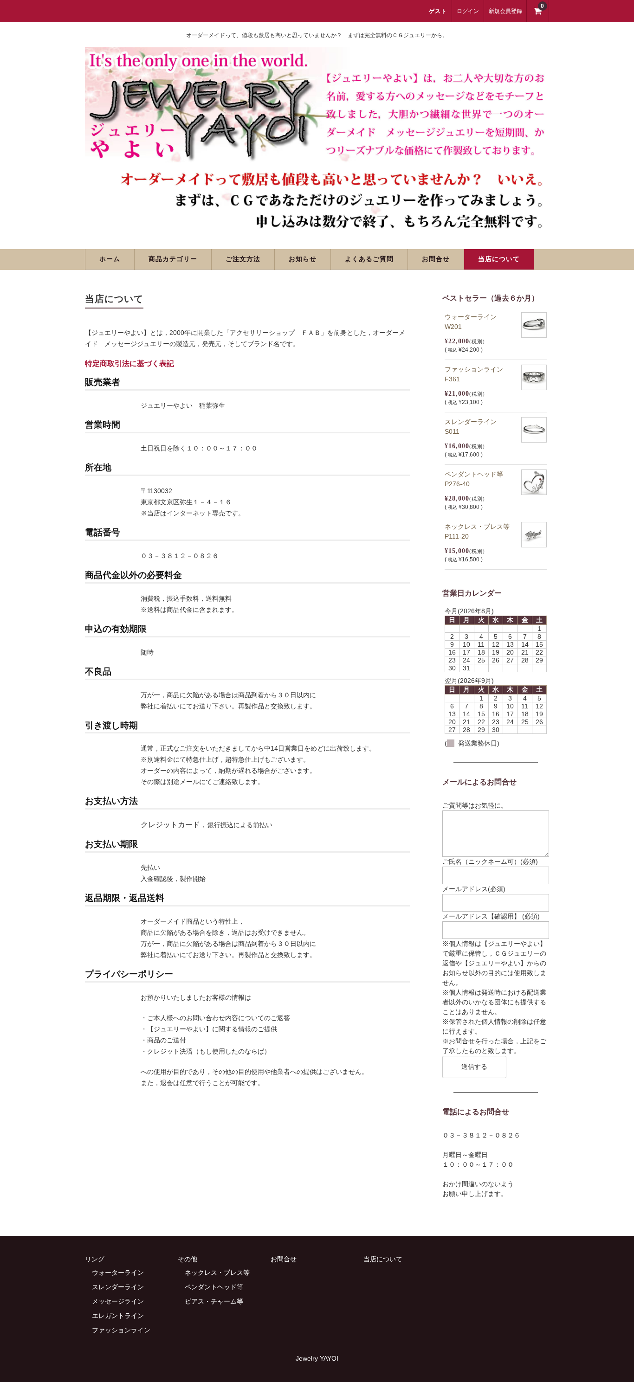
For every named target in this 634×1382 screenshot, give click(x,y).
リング (94, 1259)
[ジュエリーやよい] (317, 224)
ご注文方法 (243, 259)
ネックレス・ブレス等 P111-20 (480, 531)
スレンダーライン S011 (474, 426)
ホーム (109, 259)
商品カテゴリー (173, 259)
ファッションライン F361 (477, 374)
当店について (499, 259)
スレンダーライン (118, 1287)
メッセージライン (118, 1301)
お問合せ (436, 259)
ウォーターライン (118, 1272)
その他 (187, 1259)
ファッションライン (121, 1330)
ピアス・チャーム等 (214, 1301)
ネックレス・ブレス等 (217, 1272)
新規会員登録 (505, 11)
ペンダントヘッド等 (214, 1287)
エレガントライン (118, 1315)
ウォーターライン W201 (474, 321)
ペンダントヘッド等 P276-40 (477, 479)
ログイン (468, 11)
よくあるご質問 (369, 259)
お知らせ (303, 259)
